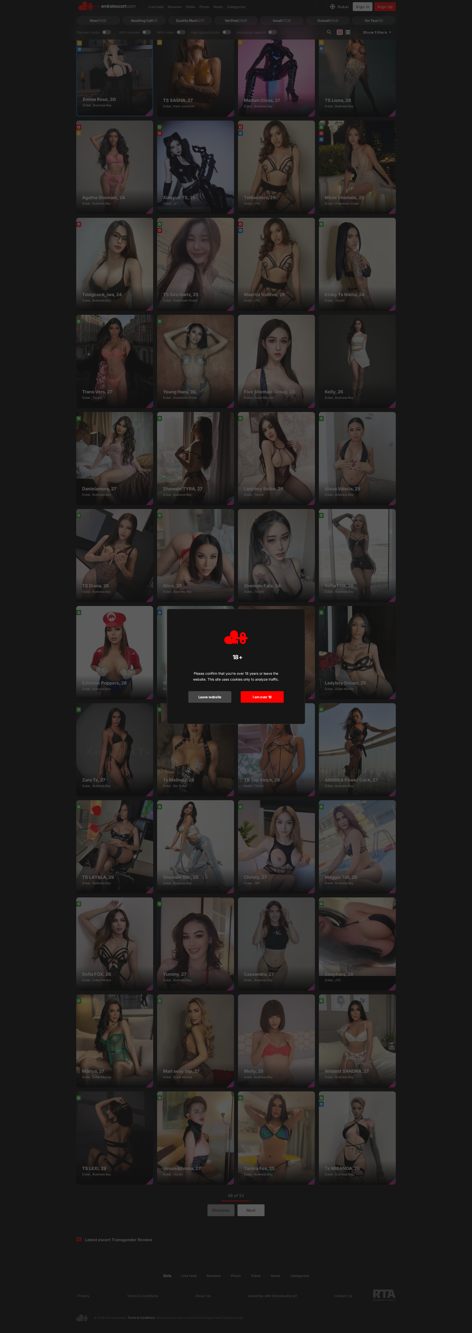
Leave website (209, 697)
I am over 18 (262, 697)
